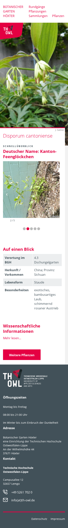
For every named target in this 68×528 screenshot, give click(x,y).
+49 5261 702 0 (21, 492)
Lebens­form (14, 282)
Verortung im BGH (15, 260)
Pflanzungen (37, 11)
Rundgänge (37, 7)
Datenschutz (39, 519)
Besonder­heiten (17, 290)
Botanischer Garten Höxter (13, 11)
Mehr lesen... (12, 338)
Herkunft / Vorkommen (14, 272)
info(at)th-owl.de (23, 500)
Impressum (58, 519)
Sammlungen (38, 16)
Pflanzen (58, 16)
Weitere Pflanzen (22, 355)
